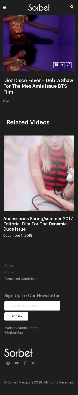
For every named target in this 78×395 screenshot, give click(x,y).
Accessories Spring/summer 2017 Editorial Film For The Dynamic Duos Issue (38, 224)
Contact (10, 272)
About (8, 266)
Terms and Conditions (20, 279)
